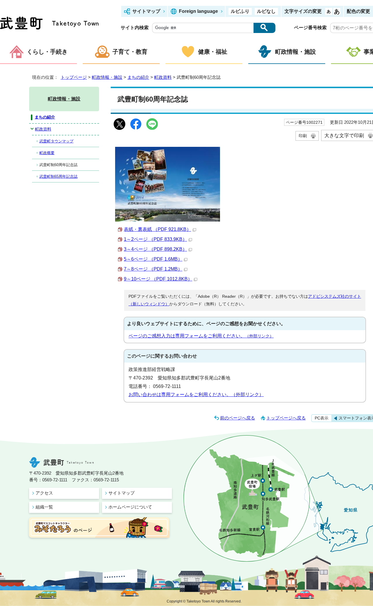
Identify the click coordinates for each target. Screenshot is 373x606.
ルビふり (240, 11)
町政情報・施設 (295, 51)
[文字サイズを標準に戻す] (328, 11)
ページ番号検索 (310, 27)
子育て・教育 (129, 51)
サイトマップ (146, 11)
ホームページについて (130, 506)
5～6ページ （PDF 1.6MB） (153, 259)
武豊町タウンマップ (56, 141)
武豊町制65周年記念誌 (58, 176)
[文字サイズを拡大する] (336, 11)
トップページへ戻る (286, 417)
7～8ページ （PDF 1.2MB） (153, 269)
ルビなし (266, 11)
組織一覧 (44, 506)
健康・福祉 (212, 51)
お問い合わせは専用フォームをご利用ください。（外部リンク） (196, 394)
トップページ (74, 77)
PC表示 (321, 418)
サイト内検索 (135, 27)
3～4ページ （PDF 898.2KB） (155, 249)
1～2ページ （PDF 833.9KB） (155, 239)
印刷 (303, 135)
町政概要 (46, 153)
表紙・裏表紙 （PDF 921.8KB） (157, 229)
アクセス (44, 492)
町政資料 (163, 77)
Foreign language (198, 11)
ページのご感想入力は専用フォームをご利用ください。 (201, 335)
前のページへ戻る (237, 417)
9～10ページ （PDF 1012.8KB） (158, 278)
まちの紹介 (138, 77)
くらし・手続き (47, 51)
